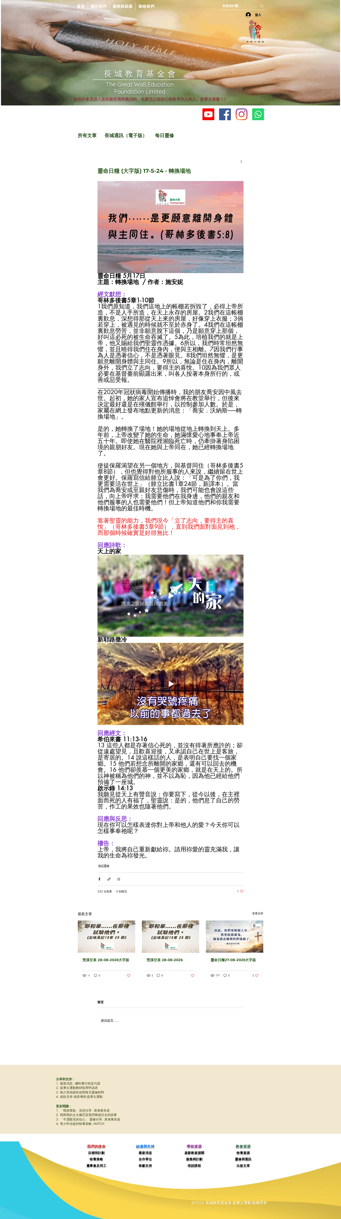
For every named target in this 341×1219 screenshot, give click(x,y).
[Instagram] (241, 114)
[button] (99, 6)
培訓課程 (194, 1166)
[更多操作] (241, 161)
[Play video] (170, 596)
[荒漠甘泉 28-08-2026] (170, 936)
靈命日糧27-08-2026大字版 (233, 960)
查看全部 (257, 913)
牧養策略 (96, 1159)
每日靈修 (164, 135)
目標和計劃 (96, 1153)
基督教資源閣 (194, 1153)
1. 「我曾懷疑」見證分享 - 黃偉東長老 (83, 1110)
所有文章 (87, 135)
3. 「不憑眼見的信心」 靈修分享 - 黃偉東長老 (88, 1119)
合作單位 (145, 1159)
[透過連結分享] (109, 879)
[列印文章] (119, 879)
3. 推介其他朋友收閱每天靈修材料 (80, 1092)
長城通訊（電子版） (126, 135)
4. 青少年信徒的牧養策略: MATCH (80, 1124)
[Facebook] (225, 114)
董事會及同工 (97, 1166)
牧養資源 (243, 1153)
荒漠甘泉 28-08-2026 (165, 960)
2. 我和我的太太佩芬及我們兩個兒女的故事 (86, 1115)
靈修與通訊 (243, 1159)
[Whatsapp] (258, 114)
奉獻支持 (145, 1166)
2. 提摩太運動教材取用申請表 (77, 1088)
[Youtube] (208, 114)
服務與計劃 (194, 1159)
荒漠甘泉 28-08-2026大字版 (105, 960)
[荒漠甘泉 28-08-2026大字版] (106, 936)
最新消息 (145, 1153)
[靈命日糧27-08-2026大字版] (234, 936)
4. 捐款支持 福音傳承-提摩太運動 (79, 1097)
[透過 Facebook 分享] (99, 879)
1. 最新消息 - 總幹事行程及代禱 (78, 1083)
